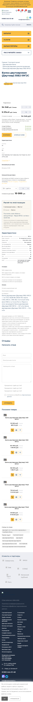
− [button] (22, 107)
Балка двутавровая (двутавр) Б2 (11, 540)
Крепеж (4, 628)
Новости (19, 615)
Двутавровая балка (8, 538)
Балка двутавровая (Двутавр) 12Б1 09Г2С (16, 418)
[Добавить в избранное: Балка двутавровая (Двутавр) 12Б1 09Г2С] (20, 430)
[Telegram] (30, 18)
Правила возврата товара (22, 646)
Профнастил (5, 644)
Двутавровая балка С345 (9, 543)
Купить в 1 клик (19, 135)
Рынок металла (21, 619)
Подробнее (5, 160)
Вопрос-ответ (21, 626)
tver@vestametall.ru (24, 19)
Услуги (7, 40)
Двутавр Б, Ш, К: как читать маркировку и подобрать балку (14, 531)
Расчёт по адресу (13, 181)
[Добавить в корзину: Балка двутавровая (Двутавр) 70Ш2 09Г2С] (12, 519)
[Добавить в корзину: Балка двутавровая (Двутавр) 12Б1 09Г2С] (12, 430)
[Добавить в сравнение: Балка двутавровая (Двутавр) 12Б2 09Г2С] (16, 452)
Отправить (8, 403)
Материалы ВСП (6, 647)
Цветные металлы (7, 623)
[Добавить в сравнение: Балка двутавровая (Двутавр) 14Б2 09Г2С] (16, 474)
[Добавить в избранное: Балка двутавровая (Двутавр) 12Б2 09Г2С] (20, 452)
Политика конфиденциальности (13, 604)
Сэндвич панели (6, 633)
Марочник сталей (22, 641)
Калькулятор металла (23, 636)
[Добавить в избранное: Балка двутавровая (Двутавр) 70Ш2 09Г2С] (20, 519)
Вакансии (20, 634)
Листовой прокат (7, 615)
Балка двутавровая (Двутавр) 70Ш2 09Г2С (17, 507)
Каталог (7, 33)
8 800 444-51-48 (7, 18)
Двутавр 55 (19, 538)
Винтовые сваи (6, 649)
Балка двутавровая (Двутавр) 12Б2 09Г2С (16, 440)
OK (5, 698)
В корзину (6, 135)
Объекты (20, 629)
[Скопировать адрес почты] (30, 19)
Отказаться (14, 698)
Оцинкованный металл (8, 635)
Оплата (19, 624)
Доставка (20, 622)
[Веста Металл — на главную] (8, 12)
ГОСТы (19, 631)
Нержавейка (5, 637)
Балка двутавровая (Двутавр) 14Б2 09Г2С (17, 463)
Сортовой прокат (18, 535)
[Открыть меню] (29, 11)
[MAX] (3, 676)
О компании (20, 612)
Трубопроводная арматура (7, 620)
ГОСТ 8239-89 (23, 543)
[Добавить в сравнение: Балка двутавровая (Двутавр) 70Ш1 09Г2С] (16, 497)
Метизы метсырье (7, 626)
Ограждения (5, 630)
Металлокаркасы (7, 652)
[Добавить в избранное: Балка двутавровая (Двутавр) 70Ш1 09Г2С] (20, 497)
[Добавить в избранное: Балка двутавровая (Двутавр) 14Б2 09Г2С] (20, 474)
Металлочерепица (7, 642)
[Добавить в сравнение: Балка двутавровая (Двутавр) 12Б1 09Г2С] (16, 430)
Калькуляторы (10, 46)
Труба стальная (6, 617)
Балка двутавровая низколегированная (13, 546)
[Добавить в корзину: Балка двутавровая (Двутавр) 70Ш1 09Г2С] (12, 497)
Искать (29, 24)
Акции (19, 643)
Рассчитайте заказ (12, 52)
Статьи (19, 617)
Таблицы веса (21, 638)
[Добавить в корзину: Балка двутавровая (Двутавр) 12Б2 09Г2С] (12, 452)
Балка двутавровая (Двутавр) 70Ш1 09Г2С (17, 485)
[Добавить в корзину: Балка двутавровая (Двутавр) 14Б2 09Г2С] (12, 474)
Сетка (3, 640)
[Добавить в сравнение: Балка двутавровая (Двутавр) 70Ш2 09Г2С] (16, 519)
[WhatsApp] (27, 18)
